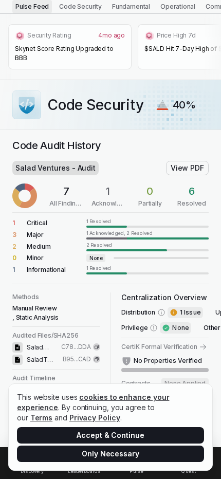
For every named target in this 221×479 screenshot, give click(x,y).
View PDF (187, 167)
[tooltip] (147, 223)
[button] (110, 223)
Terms (41, 417)
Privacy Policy (94, 417)
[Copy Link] (96, 347)
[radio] (32, 6)
